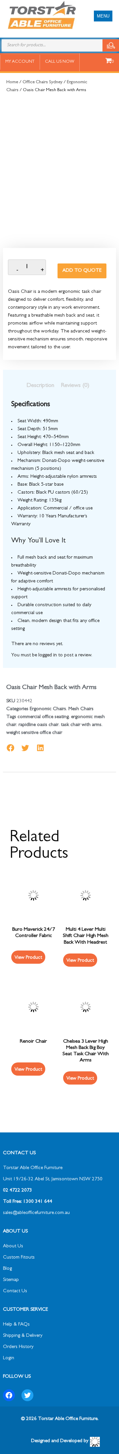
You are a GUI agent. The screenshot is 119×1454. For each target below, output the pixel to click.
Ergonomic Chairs (48, 709)
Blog (7, 1268)
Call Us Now (59, 62)
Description (40, 386)
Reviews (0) (75, 386)
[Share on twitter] (25, 748)
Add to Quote (81, 270)
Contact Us (15, 1291)
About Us (13, 1246)
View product (28, 957)
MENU (103, 16)
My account (19, 62)
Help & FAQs (16, 1324)
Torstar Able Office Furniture (32, 1168)
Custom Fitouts (19, 1257)
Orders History (18, 1347)
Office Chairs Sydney (42, 82)
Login (8, 1358)
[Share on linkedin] (40, 748)
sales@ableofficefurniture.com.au (36, 1213)
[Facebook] (9, 1395)
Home (12, 82)
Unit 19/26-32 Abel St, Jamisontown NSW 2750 (52, 1179)
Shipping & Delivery (22, 1335)
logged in (47, 655)
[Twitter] (27, 1395)
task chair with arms (81, 725)
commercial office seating (43, 717)
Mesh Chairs (81, 709)
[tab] (40, 386)
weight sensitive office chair (34, 733)
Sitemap (11, 1280)
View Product (80, 960)
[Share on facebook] (10, 748)
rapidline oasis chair (39, 725)
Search (110, 45)
